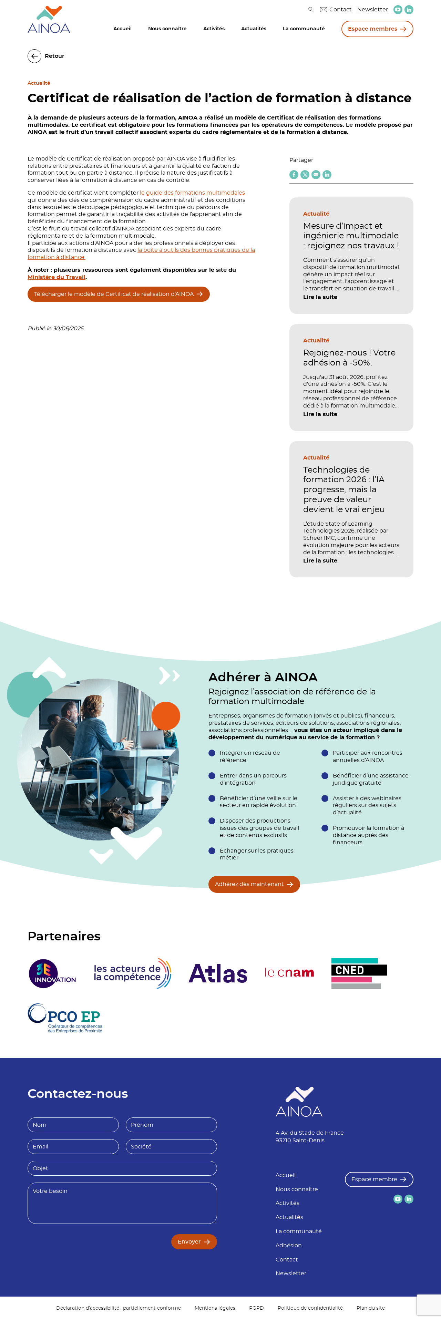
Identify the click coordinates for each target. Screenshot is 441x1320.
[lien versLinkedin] (409, 10)
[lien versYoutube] (398, 10)
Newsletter (372, 9)
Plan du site (371, 1308)
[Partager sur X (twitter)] (304, 174)
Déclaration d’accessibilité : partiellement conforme (118, 1308)
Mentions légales (215, 1308)
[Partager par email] (315, 174)
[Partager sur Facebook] (293, 174)
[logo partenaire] (132, 973)
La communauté (304, 29)
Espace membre (374, 1179)
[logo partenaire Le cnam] (289, 973)
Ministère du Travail (56, 277)
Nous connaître (167, 29)
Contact (340, 9)
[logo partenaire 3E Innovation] (52, 973)
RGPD (256, 1308)
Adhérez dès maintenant (249, 884)
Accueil (122, 29)
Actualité (39, 83)
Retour (54, 56)
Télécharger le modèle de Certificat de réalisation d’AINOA (114, 294)
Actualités (253, 29)
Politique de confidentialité (310, 1308)
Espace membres (372, 29)
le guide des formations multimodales (192, 193)
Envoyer (189, 1242)
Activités (214, 29)
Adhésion (289, 1245)
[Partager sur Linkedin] (326, 174)
